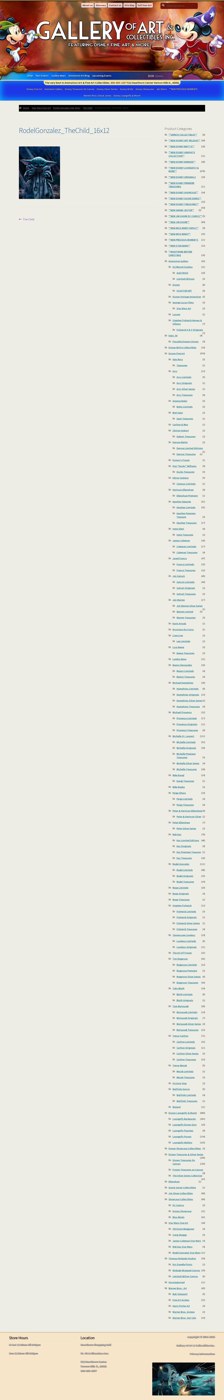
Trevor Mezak (180, 1065)
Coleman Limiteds (186, 546)
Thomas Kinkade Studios (182, 1258)
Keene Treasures (185, 653)
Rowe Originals (181, 893)
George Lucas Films (183, 302)
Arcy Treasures (185, 395)
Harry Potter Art (181, 1306)
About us (87, 5)
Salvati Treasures (186, 594)
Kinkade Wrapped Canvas (186, 1270)
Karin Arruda (179, 623)
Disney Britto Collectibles (182, 347)
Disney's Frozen (181, 460)
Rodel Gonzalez (181, 864)
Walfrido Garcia (181, 1089)
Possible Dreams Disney (186, 341)
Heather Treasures (187, 522)
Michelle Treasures (187, 769)
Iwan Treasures (185, 418)
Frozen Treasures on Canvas (188, 1169)
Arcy (175, 371)
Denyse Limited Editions (190, 448)
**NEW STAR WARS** (179, 245)
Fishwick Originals (187, 917)
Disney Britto (126, 89)
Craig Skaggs (180, 1234)
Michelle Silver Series (188, 763)
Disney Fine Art (34, 89)
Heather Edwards (182, 501)
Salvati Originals (186, 588)
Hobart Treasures (186, 436)
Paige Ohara (179, 792)
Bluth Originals (185, 1000)
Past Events (42, 75)
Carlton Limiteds (186, 1041)
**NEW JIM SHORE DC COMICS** (185, 216)
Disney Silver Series (107, 89)
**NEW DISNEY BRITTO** (182, 146)
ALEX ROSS (182, 272)
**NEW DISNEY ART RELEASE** (184, 140)
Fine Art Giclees (181, 1300)
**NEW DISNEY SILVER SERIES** (185, 198)
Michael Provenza (182, 712)
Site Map (129, 5)
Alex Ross (178, 359)
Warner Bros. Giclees (184, 1311)
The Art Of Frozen (182, 952)
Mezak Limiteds (185, 1071)
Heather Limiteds (186, 507)
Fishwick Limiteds (186, 911)
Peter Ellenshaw (181, 822)
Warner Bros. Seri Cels (184, 1317)
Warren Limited (185, 611)
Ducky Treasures (186, 471)
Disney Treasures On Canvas (79, 89)
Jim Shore (161, 89)
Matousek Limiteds (187, 1012)
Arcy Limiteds (184, 377)
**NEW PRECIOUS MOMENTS (183, 89)
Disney (176, 284)
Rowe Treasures (181, 899)
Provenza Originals (187, 724)
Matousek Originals (187, 1018)
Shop (30, 75)
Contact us (115, 5)
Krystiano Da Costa (183, 629)
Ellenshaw (174, 1181)
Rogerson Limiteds (187, 964)
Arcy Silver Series (186, 389)
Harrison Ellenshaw (183, 489)
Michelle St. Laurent (183, 736)
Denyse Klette (180, 442)
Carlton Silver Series (188, 1053)
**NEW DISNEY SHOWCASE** (183, 192)
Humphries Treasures (188, 706)
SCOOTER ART (184, 290)
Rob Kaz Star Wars (182, 1246)
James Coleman (181, 540)
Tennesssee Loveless (184, 935)
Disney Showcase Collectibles (185, 1148)
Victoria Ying (180, 1083)
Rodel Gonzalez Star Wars (66, 107)
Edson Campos (181, 477)
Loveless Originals (187, 947)
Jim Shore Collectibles (181, 1193)
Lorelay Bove (179, 659)
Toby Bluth (178, 988)
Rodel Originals (185, 876)
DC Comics (178, 1205)
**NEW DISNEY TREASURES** (184, 204)
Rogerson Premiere (187, 970)
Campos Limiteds (186, 483)
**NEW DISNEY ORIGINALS (182, 177)
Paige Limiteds (185, 798)
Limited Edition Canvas (185, 1276)
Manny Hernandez (182, 665)
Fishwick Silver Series (188, 923)
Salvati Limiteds (186, 582)
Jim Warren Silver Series (190, 605)
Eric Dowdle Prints (182, 1264)
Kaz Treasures (184, 858)
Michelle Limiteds (186, 742)
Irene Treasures (185, 534)
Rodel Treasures (185, 881)
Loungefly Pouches (183, 1130)
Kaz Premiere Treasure (189, 852)
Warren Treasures (186, 617)
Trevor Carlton (180, 1035)
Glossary (101, 5)
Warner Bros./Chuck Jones (97, 95)
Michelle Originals (186, 747)
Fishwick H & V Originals (190, 329)
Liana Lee (178, 635)
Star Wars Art (184, 308)
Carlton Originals (186, 1047)
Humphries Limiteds (188, 688)
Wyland (177, 1107)
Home (26, 107)
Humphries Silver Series (189, 700)
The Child (87, 107)
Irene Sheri (178, 528)
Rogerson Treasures (187, 982)
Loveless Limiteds (186, 941)
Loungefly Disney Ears (185, 1124)
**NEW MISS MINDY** (180, 234)
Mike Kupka (179, 787)
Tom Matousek (181, 1006)
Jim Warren (179, 599)
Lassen (176, 314)
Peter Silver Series (186, 828)
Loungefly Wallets (182, 1142)
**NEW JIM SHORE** (179, 222)
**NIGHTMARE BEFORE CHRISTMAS (180, 253)
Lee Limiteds (183, 641)
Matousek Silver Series (189, 1024)
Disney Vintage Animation (187, 296)
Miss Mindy (178, 1217)
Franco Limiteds (185, 564)
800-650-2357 (119, 82)
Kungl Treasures (185, 781)
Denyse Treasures (186, 454)
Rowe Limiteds (180, 887)
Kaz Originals (184, 846)
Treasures (182, 365)
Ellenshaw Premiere (187, 495)
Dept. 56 (173, 335)
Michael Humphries (183, 682)
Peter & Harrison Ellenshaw (187, 810)
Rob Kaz (177, 834)
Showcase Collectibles (181, 1199)
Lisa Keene (178, 647)
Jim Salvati (179, 576)
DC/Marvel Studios (183, 267)
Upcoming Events (101, 75)
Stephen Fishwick (182, 905)
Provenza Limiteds (187, 718)
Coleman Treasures (187, 552)
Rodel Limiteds (185, 870)
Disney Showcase (145, 89)
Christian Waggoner (183, 1228)
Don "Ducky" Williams (185, 466)
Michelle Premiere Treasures (186, 755)
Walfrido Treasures (187, 1101)
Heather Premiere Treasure (186, 515)
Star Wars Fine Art (41, 107)
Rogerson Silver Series (189, 976)
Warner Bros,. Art (178, 1288)
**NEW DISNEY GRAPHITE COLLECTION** (182, 154)
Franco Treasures (186, 570)
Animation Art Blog (79, 75)
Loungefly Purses (182, 1136)
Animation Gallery (53, 89)
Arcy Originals (184, 383)
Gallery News (58, 75)
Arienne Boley (180, 401)
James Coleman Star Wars (187, 1240)
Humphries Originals (188, 694)
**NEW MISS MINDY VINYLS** (184, 228)
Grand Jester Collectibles (182, 1187)
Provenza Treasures (187, 730)
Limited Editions (186, 278)
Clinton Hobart (181, 430)
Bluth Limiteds (185, 994)
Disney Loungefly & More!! (127, 95)
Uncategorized (177, 1282)
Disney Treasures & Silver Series (186, 1154)
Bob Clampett (180, 1294)
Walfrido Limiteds (186, 1095)
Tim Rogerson (180, 958)
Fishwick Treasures (187, 929)
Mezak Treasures (186, 1077)
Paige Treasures (185, 804)
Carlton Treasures (186, 1059)
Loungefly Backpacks (184, 1118)
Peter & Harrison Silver (189, 816)
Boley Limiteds (185, 406)
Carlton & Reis (180, 424)
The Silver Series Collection (187, 1175)
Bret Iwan (178, 412)
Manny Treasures (186, 676)
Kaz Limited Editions (188, 840)
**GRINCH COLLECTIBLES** (183, 134)
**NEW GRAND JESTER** (181, 210)
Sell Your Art (145, 5)
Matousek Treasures (188, 1029)
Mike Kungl (178, 775)
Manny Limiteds (185, 671)
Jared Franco (180, 558)
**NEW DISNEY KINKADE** (182, 161)
